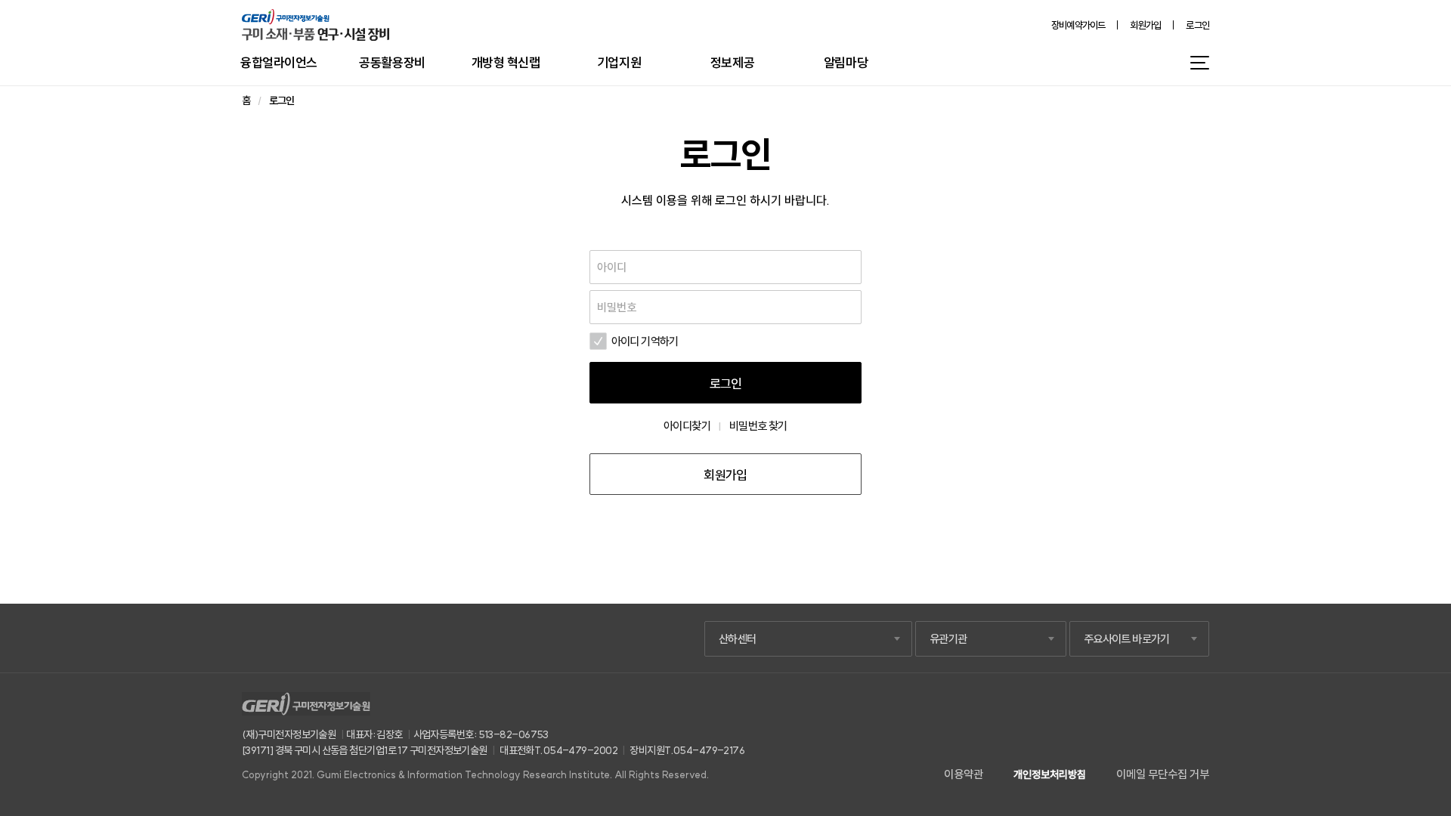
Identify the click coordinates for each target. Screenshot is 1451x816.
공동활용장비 (392, 62)
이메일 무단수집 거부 (1162, 774)
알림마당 (846, 62)
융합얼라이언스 (278, 62)
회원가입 (1145, 25)
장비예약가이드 (1078, 25)
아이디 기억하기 (645, 341)
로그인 (1197, 25)
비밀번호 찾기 (758, 425)
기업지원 (619, 62)
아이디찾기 (687, 425)
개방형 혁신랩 (506, 62)
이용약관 (963, 774)
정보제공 (732, 62)
